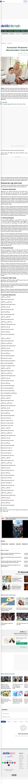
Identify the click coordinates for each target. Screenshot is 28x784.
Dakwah (23, 30)
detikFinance (21, 758)
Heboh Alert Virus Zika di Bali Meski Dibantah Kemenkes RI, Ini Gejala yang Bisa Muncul (18, 701)
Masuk (25, 1)
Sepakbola (21, 764)
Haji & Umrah (17, 30)
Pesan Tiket (21, 643)
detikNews (21, 755)
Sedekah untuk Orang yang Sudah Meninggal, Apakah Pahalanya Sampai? (6, 609)
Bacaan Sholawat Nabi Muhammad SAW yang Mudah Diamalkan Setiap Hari (11, 554)
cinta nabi (18, 544)
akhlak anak (24, 544)
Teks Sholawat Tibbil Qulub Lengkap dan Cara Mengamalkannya (10, 566)
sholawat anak (4, 544)
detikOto (20, 766)
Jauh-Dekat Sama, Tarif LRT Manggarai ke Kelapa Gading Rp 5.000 (18, 686)
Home (5, 30)
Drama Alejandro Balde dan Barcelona (7, 624)
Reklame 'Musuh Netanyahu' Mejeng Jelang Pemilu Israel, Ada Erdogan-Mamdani (6, 686)
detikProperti (21, 768)
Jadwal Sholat (5, 33)
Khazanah (10, 30)
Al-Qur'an (12, 33)
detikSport (21, 763)
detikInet (20, 760)
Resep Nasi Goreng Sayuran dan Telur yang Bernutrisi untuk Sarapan (6, 701)
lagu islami (12, 544)
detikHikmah (3, 43)
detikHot (20, 761)
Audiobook (17, 33)
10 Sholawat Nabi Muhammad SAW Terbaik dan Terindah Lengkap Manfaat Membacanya (11, 562)
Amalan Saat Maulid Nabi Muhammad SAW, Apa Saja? (11, 558)
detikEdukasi (21, 756)
